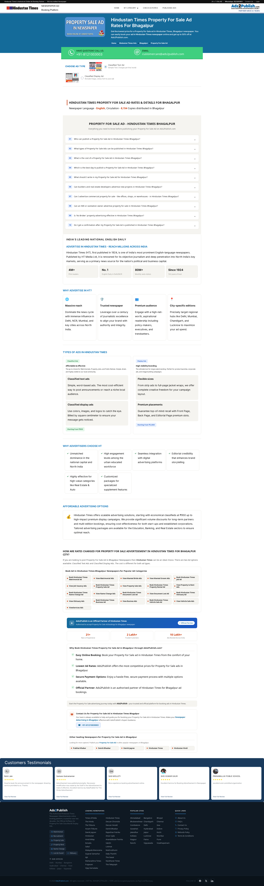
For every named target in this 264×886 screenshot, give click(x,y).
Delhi (146, 825)
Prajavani (89, 864)
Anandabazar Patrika (114, 839)
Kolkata (133, 836)
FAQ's (180, 821)
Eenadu (88, 843)
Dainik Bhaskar (112, 828)
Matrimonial (58, 832)
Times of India (91, 818)
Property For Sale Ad (107, 742)
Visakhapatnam (163, 843)
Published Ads (169, 8)
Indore (159, 828)
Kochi (159, 832)
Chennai (160, 821)
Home (116, 8)
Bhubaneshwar (136, 821)
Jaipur (146, 832)
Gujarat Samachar (92, 853)
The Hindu (89, 821)
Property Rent (58, 844)
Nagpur (133, 839)
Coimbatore (135, 825)
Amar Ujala (110, 836)
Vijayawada (148, 843)
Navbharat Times (113, 861)
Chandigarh (148, 821)
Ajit (86, 857)
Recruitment (58, 836)
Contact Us (249, 1)
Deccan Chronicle (113, 821)
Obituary (73, 853)
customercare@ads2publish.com (163, 54)
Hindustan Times (113, 818)
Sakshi (108, 843)
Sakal (87, 846)
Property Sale (58, 840)
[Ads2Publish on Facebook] (200, 881)
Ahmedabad (135, 818)
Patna (146, 839)
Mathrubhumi (111, 850)
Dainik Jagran (90, 832)
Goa (158, 825)
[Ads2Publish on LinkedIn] (212, 881)
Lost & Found (58, 853)
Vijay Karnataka (91, 868)
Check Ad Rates (150, 8)
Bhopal (160, 818)
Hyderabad (148, 828)
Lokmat (109, 846)
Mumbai (160, 836)
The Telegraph (111, 864)
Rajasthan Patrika (113, 832)
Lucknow (147, 836)
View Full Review (10, 797)
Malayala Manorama (93, 850)
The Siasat (110, 857)
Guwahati (134, 828)
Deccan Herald (112, 825)
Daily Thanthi (111, 853)
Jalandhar (134, 832)
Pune (159, 839)
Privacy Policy (183, 828)
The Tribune (90, 825)
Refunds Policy (184, 832)
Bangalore (148, 818)
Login (258, 1)
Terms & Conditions (186, 836)
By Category (130, 8)
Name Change (58, 849)
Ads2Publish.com (62, 881)
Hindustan (89, 836)
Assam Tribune (91, 828)
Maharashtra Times (93, 861)
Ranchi (133, 843)
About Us (181, 818)
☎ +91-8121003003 (88, 725)
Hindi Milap (90, 839)
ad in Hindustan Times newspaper (147, 34)
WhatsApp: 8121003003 (234, 1)
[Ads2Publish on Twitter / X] (206, 881)
